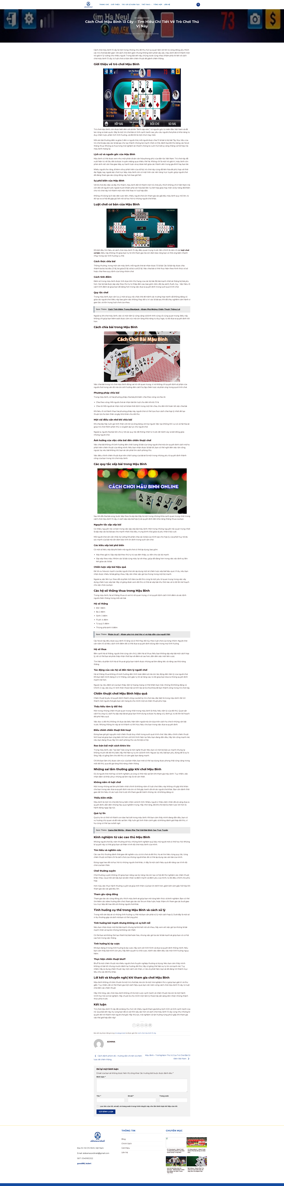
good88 (81, 1163)
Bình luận (101, 1077)
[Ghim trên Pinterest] (146, 1025)
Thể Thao (146, 4)
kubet (88, 1163)
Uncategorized (142, 18)
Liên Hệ (167, 4)
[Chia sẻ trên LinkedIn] (150, 1025)
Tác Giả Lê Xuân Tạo (131, 4)
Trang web (164, 1096)
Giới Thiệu (115, 4)
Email (131, 1096)
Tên (99, 1096)
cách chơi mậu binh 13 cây (147, 1033)
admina (155, 34)
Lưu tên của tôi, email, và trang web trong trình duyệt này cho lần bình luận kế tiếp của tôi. (139, 1106)
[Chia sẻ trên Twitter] (138, 1025)
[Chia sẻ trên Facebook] (134, 1025)
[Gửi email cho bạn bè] (142, 1025)
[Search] (198, 4)
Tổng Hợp (157, 4)
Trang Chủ (104, 4)
